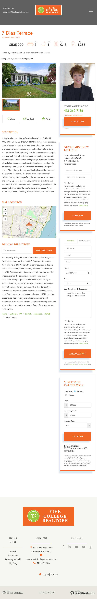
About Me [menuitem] (13, 555)
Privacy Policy (83, 205)
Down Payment (70, 411)
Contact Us (70, 241)
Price (66, 401)
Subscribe (77, 215)
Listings (13, 313)
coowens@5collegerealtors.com (16, 12)
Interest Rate (69, 421)
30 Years (80, 391)
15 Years (71, 395)
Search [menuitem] (13, 551)
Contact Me (77, 121)
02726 (47, 313)
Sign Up (54, 574)
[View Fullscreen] (5, 219)
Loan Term (68, 391)
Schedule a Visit (84, 241)
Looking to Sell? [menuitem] (13, 559)
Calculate (77, 436)
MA (20, 313)
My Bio (66, 128)
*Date (66, 268)
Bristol (28, 313)
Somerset (38, 313)
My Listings (68, 115)
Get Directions (44, 250)
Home (4, 313)
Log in (46, 574)
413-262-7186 (8, 8)
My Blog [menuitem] (13, 563)
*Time (66, 279)
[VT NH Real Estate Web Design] (82, 593)
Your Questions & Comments (75, 289)
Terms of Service (82, 364)
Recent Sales (77, 115)
